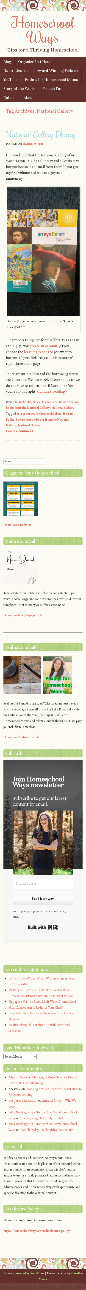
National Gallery (62, 408)
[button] (43, 843)
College (10, 97)
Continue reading (52, 391)
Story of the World (19, 88)
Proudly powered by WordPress (23, 1273)
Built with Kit (43, 927)
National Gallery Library (40, 134)
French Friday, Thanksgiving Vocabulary (46, 1130)
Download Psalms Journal (21, 737)
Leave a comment (19, 431)
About (29, 97)
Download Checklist (17, 525)
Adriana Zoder (17, 1077)
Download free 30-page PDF (22, 615)
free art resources (45, 402)
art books (24, 402)
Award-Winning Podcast (57, 70)
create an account (43, 346)
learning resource (38, 352)
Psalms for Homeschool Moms (51, 79)
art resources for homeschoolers (39, 414)
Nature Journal (16, 70)
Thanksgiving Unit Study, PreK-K (41, 1118)
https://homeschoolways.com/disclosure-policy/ (37, 1231)
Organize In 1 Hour (34, 61)
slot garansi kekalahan (22, 1100)
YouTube (10, 79)
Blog (7, 61)
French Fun (52, 88)
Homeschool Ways (43, 30)
